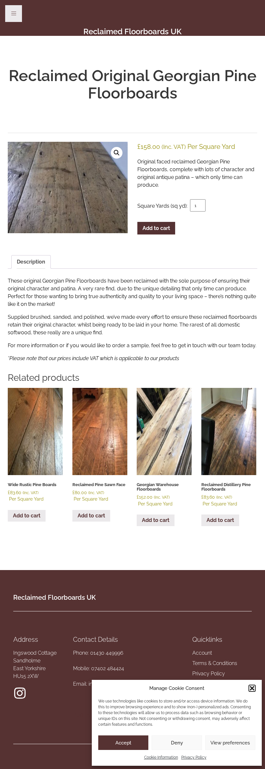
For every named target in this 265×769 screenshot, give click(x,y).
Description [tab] (31, 262)
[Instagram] (19, 693)
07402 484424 (107, 668)
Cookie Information (161, 757)
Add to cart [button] (26, 516)
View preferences (230, 743)
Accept (123, 743)
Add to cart (156, 228)
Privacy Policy (194, 757)
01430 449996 (106, 653)
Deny (177, 743)
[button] (252, 688)
